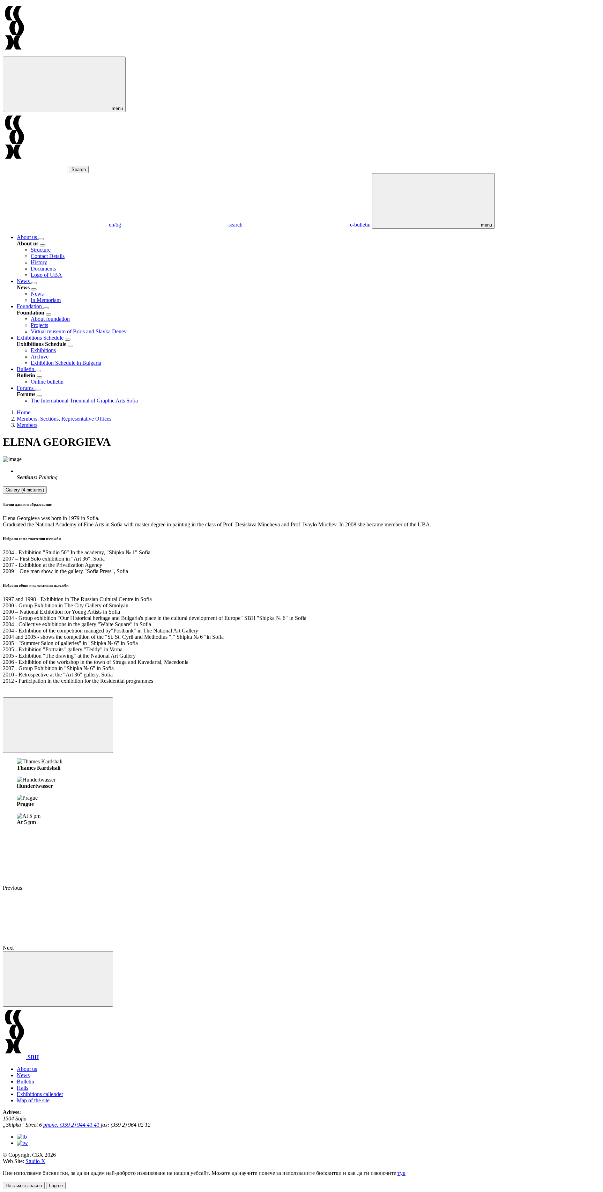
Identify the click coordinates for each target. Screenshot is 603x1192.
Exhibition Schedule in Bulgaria (66, 363)
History (39, 262)
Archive (40, 357)
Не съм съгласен (24, 1185)
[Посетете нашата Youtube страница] (22, 1143)
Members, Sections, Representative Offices (64, 419)
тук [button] (401, 1173)
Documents (43, 269)
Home (23, 412)
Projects (39, 325)
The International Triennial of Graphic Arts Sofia (84, 400)
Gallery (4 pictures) (25, 490)
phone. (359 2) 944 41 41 (72, 1125)
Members (27, 425)
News (24, 281)
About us (27, 237)
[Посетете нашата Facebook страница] (22, 1137)
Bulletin (26, 369)
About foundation (50, 319)
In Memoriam (46, 300)
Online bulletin (47, 382)
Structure (41, 250)
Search (79, 169)
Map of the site (33, 1100)
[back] (42, 245)
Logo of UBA (46, 275)
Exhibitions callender (40, 1094)
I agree (56, 1185)
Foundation (30, 306)
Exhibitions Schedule (41, 338)
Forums (26, 388)
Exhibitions (43, 350)
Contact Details (48, 256)
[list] (41, 239)
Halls (22, 1088)
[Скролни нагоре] (58, 979)
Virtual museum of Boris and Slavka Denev (79, 331)
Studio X (35, 1161)
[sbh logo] (14, 53)
